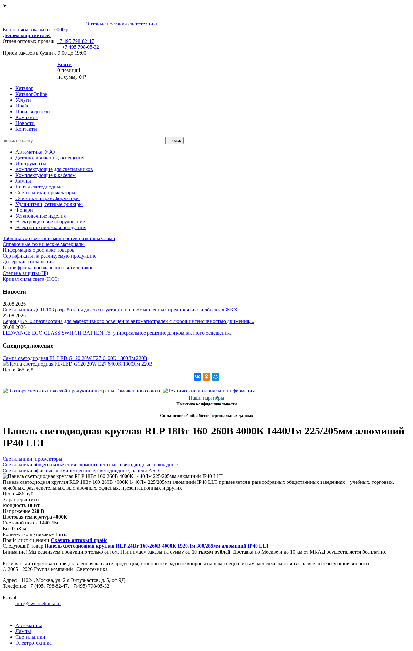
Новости (25, 123)
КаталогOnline (31, 94)
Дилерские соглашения (28, 261)
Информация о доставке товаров (39, 250)
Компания (26, 117)
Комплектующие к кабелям (45, 175)
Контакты (26, 129)
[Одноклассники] (206, 377)
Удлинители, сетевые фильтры (49, 204)
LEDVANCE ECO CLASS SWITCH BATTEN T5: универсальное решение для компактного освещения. (117, 333)
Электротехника (33, 643)
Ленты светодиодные (39, 186)
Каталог (24, 88)
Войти (64, 64)
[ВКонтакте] (197, 377)
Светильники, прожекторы (45, 192)
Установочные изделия (40, 216)
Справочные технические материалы (44, 244)
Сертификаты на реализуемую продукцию (49, 256)
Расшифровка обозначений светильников (48, 267)
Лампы (23, 181)
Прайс (22, 105)
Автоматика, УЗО (35, 152)
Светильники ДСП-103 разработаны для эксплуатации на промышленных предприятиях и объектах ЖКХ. (121, 309)
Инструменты (30, 163)
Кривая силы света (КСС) (31, 279)
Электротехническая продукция (50, 227)
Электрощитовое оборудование (50, 221)
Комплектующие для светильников (54, 169)
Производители (32, 111)
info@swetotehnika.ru (38, 603)
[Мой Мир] (215, 377)
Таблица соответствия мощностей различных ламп (59, 238)
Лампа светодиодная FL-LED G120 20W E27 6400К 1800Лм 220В (75, 358)
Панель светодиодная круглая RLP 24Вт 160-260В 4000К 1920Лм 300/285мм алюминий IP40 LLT (157, 546)
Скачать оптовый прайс (79, 540)
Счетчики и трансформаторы (47, 198)
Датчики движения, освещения (49, 157)
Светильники (30, 637)
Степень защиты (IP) (25, 273)
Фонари (24, 210)
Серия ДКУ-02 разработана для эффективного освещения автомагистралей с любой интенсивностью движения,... (128, 321)
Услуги (23, 100)
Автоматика (28, 625)
